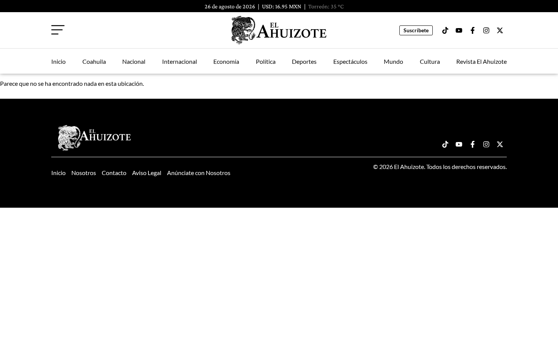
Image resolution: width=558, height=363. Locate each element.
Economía (226, 61)
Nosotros (83, 172)
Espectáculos (350, 61)
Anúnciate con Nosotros (198, 172)
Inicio (58, 61)
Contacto (114, 172)
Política (266, 61)
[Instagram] (486, 30)
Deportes (304, 61)
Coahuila (94, 61)
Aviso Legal (146, 172)
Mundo (393, 61)
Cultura (430, 61)
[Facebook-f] (472, 30)
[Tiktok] (445, 30)
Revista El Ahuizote (481, 61)
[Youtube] (459, 30)
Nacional (133, 61)
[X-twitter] (500, 30)
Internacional (179, 61)
